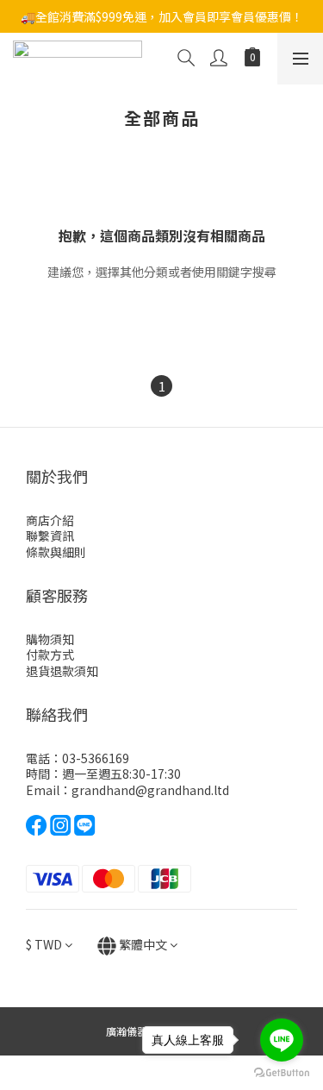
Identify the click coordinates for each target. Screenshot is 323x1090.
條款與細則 (56, 552)
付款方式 (50, 654)
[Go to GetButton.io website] (281, 1073)
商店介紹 (50, 520)
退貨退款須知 (62, 671)
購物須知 (50, 639)
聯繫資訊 (50, 535)
